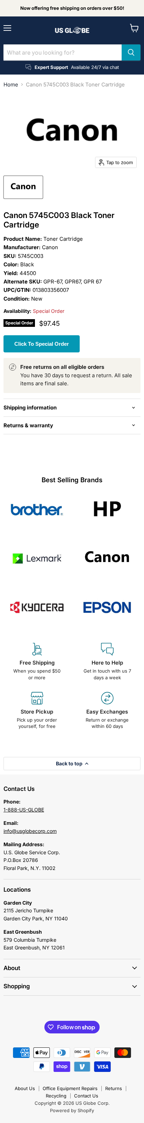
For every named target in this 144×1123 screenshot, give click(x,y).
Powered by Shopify (72, 1110)
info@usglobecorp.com (30, 831)
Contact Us (86, 1096)
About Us (25, 1088)
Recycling (56, 1096)
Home (10, 84)
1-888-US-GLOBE (23, 810)
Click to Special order (41, 344)
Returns (113, 1088)
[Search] (131, 52)
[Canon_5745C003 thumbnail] (23, 187)
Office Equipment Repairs (70, 1088)
